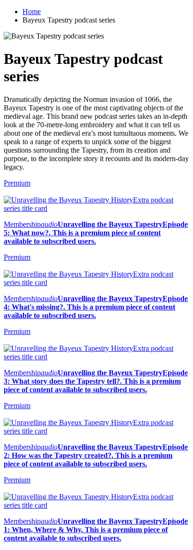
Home (31, 11)
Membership (22, 224)
